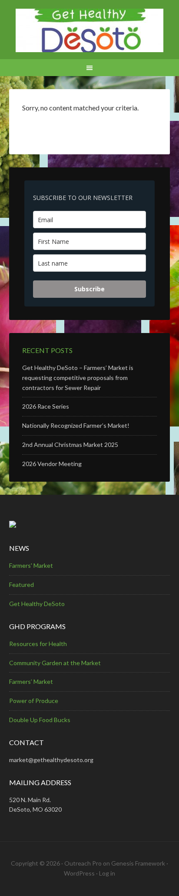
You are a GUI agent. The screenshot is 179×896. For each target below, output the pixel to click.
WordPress (79, 873)
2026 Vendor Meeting (52, 463)
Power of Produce (33, 700)
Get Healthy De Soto (89, 30)
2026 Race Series (45, 406)
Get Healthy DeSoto (37, 603)
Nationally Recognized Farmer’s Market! (75, 425)
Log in (107, 873)
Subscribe (89, 289)
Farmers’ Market (31, 681)
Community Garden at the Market (55, 662)
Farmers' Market (31, 565)
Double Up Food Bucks (39, 719)
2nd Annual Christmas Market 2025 (70, 444)
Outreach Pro (83, 863)
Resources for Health (38, 643)
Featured (21, 584)
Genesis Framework (138, 863)
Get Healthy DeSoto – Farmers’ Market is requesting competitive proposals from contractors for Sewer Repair (77, 377)
